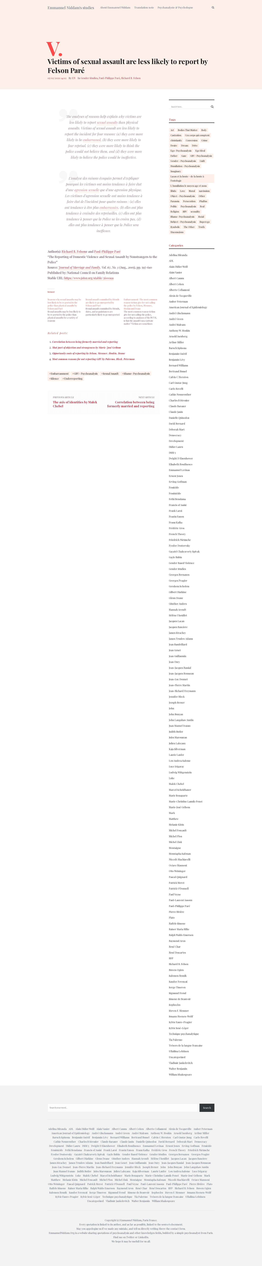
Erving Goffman (178, 481)
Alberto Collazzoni (179, 289)
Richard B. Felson (131, 78)
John (171, 708)
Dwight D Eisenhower (181, 458)
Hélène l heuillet (178, 615)
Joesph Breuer (177, 702)
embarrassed (92, 139)
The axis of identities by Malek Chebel (75, 404)
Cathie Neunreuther (180, 394)
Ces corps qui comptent (197, 135)
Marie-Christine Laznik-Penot (185, 801)
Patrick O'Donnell (179, 888)
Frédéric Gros (176, 528)
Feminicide (175, 493)
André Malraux (177, 324)
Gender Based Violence (181, 563)
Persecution (189, 201)
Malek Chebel (176, 783)
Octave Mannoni (178, 865)
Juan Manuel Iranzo (180, 725)
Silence (55, 378)
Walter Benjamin (178, 1068)
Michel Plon (175, 836)
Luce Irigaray (176, 766)
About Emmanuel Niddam (115, 7)
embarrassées (109, 207)
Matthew (173, 818)
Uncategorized (177, 1057)
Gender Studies (89, 78)
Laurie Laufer (176, 754)
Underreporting (73, 378)
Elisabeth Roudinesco (180, 464)
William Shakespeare (180, 1074)
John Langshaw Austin (181, 720)
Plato (172, 917)
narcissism (204, 190)
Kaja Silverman (177, 749)
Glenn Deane (176, 598)
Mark (172, 813)
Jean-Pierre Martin (179, 685)
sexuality (195, 211)
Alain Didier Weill (178, 266)
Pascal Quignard (178, 877)
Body (204, 130)
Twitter (130, 1237)
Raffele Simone (177, 923)
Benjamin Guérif (178, 353)
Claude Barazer (177, 406)
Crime (204, 140)
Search (207, 1107)
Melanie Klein (176, 824)
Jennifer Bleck (177, 696)
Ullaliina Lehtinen (179, 1051)
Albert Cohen (176, 284)
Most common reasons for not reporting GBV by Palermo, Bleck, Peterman (93, 359)
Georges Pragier (178, 580)
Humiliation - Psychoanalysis (185, 166)
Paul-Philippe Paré (109, 78)
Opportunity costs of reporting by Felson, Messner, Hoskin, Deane (88, 353)
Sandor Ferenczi (178, 981)
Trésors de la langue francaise (185, 1045)
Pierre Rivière (176, 911)
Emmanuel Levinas (179, 470)
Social (201, 216)
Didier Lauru (176, 446)
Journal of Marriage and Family (79, 267)
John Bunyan (176, 714)
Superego (205, 221)
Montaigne (175, 848)
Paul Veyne (175, 894)
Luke (171, 778)
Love (182, 190)
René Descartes (177, 952)
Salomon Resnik (177, 975)
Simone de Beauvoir (180, 999)
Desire (174, 145)
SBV (185, 211)
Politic (174, 206)
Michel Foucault (177, 830)
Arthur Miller (176, 342)
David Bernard (177, 423)
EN (73, 78)
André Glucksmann (179, 313)
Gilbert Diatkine (177, 592)
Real (202, 206)
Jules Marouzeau (178, 737)
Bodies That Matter (187, 130)
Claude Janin (176, 411)
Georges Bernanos (179, 574)
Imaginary (176, 171)
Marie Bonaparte (178, 795)
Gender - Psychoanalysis (183, 160)
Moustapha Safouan (180, 853)
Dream (184, 145)
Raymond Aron (177, 940)
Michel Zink (175, 842)
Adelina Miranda (178, 255)
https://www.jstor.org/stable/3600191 (89, 278)
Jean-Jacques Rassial (180, 667)
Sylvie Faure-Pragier (180, 1022)
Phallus (203, 201)
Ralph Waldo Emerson (181, 935)
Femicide (174, 487)
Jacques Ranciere (178, 627)
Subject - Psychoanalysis (183, 221)
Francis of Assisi (177, 505)
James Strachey (177, 632)
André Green (176, 319)
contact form (177, 1228)
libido (173, 190)
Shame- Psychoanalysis (137, 373)
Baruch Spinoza (177, 348)
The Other (189, 226)
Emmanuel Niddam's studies (71, 7)
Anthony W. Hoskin (179, 330)
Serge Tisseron (177, 987)
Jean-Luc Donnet (178, 679)
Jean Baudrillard (178, 644)
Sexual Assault (110, 373)
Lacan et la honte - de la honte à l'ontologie (187, 178)
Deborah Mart (177, 429)
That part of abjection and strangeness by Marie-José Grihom (86, 347)
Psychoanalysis (188, 206)
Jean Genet (175, 650)
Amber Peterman (178, 301)
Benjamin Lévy (177, 359)
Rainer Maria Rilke (179, 929)
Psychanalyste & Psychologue (175, 7)
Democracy (175, 435)
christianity (176, 140)
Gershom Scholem (179, 586)
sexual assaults (107, 122)
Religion (175, 211)
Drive (195, 145)
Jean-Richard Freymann (182, 690)
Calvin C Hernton (178, 377)
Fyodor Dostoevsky (179, 545)
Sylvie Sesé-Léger (179, 1028)
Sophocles (174, 1004)
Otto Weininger (177, 871)
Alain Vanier (175, 272)
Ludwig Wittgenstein (180, 772)
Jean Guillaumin (177, 656)
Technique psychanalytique (184, 1033)
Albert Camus (176, 278)
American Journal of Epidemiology (188, 307)
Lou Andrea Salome (179, 760)
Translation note (144, 7)
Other (202, 196)
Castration (176, 135)
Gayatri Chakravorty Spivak (184, 551)
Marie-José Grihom (179, 807)
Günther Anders (178, 603)
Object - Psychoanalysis (183, 196)
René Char (175, 946)
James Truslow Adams (181, 638)
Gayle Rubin (175, 557)
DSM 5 (172, 452)
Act (172, 130)
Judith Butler (176, 731)
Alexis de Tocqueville (180, 295)
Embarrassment (60, 373)
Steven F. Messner (179, 1010)
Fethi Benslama (177, 499)
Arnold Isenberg (178, 336)
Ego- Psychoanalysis (181, 150)
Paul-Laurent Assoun (180, 900)
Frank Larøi (175, 510)
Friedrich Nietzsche (180, 539)
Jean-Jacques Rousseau (181, 673)
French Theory (177, 534)
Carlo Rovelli (176, 388)
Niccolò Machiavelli (179, 859)
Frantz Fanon (176, 516)
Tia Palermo (175, 1039)
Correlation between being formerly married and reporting (85, 341)
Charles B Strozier (179, 400)
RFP (171, 958)
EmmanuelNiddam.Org (62, 1233)
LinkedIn (143, 1237)
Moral (192, 190)
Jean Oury (174, 661)
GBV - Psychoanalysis (85, 373)
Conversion (191, 140)
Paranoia (175, 201)
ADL (171, 260)
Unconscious (177, 232)
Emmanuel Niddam (130, 1220)
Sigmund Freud (177, 993)
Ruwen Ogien (176, 970)
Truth (201, 226)
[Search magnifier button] (212, 107)
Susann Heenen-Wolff (181, 1016)
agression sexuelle (86, 190)
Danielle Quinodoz (179, 417)
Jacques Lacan (176, 621)
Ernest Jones (176, 476)
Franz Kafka (175, 522)
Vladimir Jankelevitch (181, 1062)
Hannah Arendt (177, 609)
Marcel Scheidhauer (180, 789)
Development (176, 441)
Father (174, 155)
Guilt (202, 160)
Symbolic (175, 226)
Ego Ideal (200, 150)
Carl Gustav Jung (178, 382)
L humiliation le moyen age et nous (189, 185)
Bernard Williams (178, 365)
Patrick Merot (176, 882)
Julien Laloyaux (177, 743)
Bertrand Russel (178, 371)
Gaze (183, 155)
